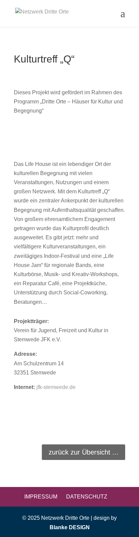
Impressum (40, 496)
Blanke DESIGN (70, 527)
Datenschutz (86, 496)
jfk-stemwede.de (56, 387)
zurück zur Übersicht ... (83, 452)
